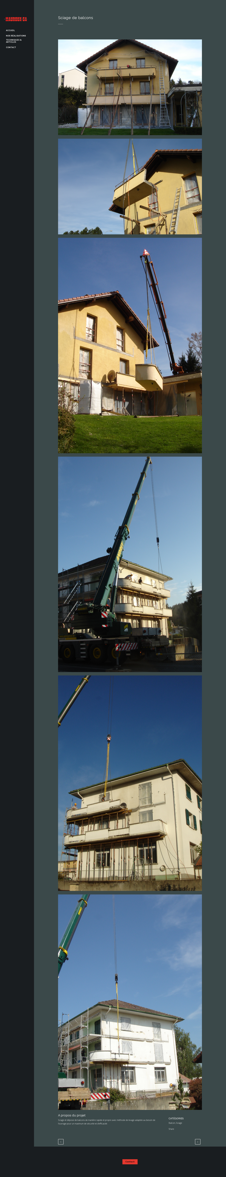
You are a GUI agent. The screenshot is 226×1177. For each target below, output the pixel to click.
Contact (130, 1162)
